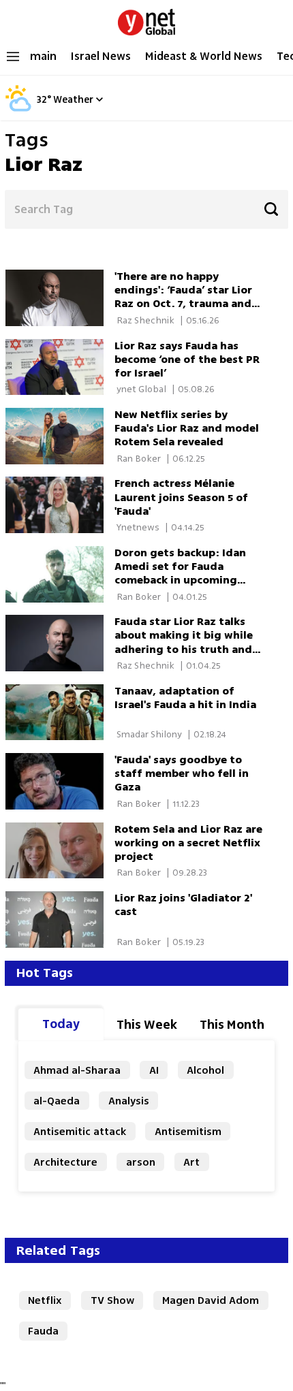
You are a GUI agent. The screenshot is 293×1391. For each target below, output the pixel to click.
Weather (73, 100)
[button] (99, 99)
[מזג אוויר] (18, 109)
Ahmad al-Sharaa (77, 1070)
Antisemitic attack (79, 1131)
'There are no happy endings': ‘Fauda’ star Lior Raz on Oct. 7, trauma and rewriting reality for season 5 (188, 303)
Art (191, 1162)
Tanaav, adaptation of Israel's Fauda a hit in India (185, 697)
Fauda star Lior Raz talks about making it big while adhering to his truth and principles (183, 641)
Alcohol (205, 1070)
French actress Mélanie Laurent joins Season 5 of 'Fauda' (181, 496)
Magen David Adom (210, 1300)
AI (154, 1070)
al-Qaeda (56, 1100)
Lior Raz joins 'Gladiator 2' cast (183, 904)
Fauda (43, 1331)
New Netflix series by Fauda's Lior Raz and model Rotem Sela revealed (186, 427)
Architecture (65, 1162)
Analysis (128, 1100)
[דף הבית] (146, 19)
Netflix (45, 1300)
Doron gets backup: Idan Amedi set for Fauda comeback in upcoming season (180, 573)
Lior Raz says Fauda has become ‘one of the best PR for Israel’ (187, 359)
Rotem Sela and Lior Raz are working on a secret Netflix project (188, 842)
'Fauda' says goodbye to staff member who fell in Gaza (181, 773)
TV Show (112, 1300)
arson (140, 1162)
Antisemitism (188, 1131)
